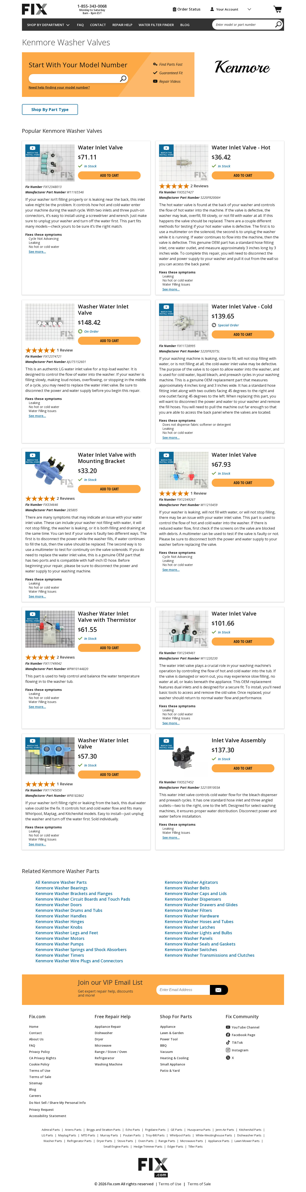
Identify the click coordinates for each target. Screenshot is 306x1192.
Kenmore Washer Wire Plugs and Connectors (79, 960)
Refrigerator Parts (79, 1141)
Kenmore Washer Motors (59, 938)
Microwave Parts (191, 1141)
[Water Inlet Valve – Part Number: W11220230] (183, 629)
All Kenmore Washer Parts (61, 882)
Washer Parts (52, 1141)
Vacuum (166, 1051)
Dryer (99, 1039)
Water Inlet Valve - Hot (241, 147)
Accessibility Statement (47, 1115)
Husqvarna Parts (199, 1130)
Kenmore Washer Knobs (58, 927)
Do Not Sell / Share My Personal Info (55, 1102)
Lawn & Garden (172, 1032)
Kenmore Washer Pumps (59, 944)
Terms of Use (39, 1070)
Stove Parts (125, 1141)
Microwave (103, 1045)
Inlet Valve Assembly (239, 740)
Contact (98, 24)
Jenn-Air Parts (225, 1130)
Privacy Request (41, 1109)
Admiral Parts (51, 1130)
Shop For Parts (176, 1017)
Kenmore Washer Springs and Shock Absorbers (81, 949)
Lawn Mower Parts (247, 1141)
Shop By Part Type (50, 109)
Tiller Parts (195, 1146)
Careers (35, 1095)
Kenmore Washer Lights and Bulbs (198, 932)
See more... (37, 251)
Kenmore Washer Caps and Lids (196, 893)
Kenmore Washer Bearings (61, 888)
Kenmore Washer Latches (190, 927)
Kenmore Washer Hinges (59, 921)
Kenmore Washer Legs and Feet (66, 932)
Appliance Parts (218, 1141)
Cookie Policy (39, 1064)
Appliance (167, 1026)
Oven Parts (145, 1141)
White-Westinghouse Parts (214, 1135)
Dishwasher (104, 1032)
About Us (36, 1039)
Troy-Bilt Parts (155, 1135)
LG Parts (47, 1135)
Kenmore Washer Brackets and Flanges (73, 893)
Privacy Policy (39, 1051)
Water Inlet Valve (100, 147)
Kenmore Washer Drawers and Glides (201, 904)
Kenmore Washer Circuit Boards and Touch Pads (82, 899)
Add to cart (109, 175)
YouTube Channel (245, 1027)
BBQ (163, 1045)
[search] (278, 24)
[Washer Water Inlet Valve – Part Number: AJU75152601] (50, 322)
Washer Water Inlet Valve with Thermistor (107, 616)
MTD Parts (88, 1135)
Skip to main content (153, 9)
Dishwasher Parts (249, 1135)
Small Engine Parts (116, 1146)
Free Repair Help (113, 1017)
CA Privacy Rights (42, 1058)
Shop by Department (45, 24)
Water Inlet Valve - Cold (242, 306)
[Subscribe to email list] (219, 990)
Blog (185, 24)
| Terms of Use (168, 1183)
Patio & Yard (170, 1070)
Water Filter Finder (156, 24)
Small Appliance (172, 1064)
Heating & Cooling (174, 1058)
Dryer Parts (104, 1141)
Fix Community (242, 1017)
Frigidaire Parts (155, 1130)
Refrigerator (104, 1058)
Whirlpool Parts (180, 1135)
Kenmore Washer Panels (189, 938)
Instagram (240, 1050)
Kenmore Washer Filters (188, 910)
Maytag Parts (67, 1135)
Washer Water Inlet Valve (103, 309)
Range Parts (167, 1141)
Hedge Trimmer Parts (148, 1146)
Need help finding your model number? (59, 87)
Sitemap (35, 1083)
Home (33, 1026)
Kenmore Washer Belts (187, 888)
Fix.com (37, 1017)
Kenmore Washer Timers (59, 955)
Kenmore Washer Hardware (192, 916)
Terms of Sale (40, 1076)
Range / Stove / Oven (111, 1051)
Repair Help (122, 24)
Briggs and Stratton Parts (104, 1130)
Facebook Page (243, 1035)
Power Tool (169, 1039)
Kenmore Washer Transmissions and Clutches (209, 955)
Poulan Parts (132, 1135)
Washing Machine (108, 1064)
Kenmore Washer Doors (58, 904)
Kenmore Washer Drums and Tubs (68, 910)
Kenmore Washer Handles (60, 916)
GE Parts (176, 1130)
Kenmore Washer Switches (191, 949)
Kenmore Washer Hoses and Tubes (199, 921)
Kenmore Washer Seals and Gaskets (200, 944)
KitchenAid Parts (250, 1130)
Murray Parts (109, 1135)
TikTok (237, 1042)
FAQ (80, 24)
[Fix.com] (36, 9)
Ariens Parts (73, 1130)
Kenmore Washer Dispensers (193, 899)
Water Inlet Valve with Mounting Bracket (107, 458)
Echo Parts (133, 1130)
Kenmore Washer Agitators (191, 882)
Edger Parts (175, 1146)
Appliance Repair (108, 1026)
